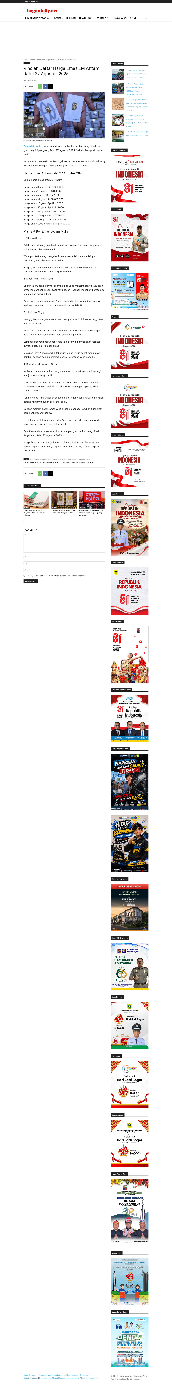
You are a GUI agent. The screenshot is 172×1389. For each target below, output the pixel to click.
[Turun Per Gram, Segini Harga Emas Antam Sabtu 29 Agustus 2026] (64, 500)
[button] (145, 18)
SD (26, 80)
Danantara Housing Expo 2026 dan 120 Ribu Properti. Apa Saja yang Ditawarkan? (91, 513)
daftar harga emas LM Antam (57, 459)
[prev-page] (25, 520)
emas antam (72, 459)
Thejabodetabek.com (89, 1378)
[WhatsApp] (40, 86)
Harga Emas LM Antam (78, 462)
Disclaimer (138, 1376)
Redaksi (113, 1376)
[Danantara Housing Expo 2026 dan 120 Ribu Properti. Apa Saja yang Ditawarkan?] (92, 500)
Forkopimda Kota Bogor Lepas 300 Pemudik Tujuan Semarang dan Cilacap (136, 73)
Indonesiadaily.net (44, 1375)
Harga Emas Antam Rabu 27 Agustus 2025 (56, 462)
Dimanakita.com (58, 1378)
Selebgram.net (59, 1375)
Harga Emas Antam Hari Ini (32, 462)
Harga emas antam (84, 459)
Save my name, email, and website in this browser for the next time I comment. (56, 576)
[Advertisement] (86, 38)
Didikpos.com (45, 1378)
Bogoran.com (72, 1375)
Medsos (136, 1379)
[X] (50, 86)
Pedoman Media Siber (125, 1376)
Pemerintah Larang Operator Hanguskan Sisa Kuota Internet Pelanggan (34, 513)
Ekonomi (32, 60)
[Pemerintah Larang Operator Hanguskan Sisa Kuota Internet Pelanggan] (36, 500)
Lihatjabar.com (73, 1378)
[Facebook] (45, 86)
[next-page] (28, 520)
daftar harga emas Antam (38, 459)
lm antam (90, 462)
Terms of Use (121, 1379)
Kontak (129, 1379)
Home (25, 60)
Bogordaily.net (29, 1375)
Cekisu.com (84, 1375)
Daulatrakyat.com (31, 1378)
